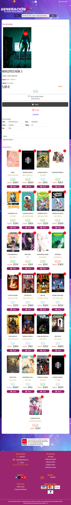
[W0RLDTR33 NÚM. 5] (17, 47)
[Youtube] (22, 477)
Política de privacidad (50, 459)
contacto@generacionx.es (22, 460)
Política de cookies (50, 462)
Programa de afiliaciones (21, 489)
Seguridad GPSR (35, 114)
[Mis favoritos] (12, 2)
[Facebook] (16, 477)
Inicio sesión (64, 1)
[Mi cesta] (33, 2)
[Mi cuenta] (59, 1)
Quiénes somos (20, 486)
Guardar (37, 110)
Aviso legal (50, 456)
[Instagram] (25, 477)
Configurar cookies (50, 464)
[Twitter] (19, 477)
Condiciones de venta (50, 467)
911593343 (22, 457)
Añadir (36, 104)
